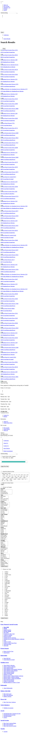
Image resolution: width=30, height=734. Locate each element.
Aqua (6, 579)
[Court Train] (4, 539)
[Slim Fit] (4, 552)
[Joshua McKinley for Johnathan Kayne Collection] (14, 89)
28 (21, 476)
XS (22, 479)
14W (4, 477)
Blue (6, 585)
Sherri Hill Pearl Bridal (8, 679)
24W (24, 477)
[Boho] (4, 497)
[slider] (26, 462)
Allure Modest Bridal (8, 668)
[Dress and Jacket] (4, 498)
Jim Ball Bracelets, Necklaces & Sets (11, 713)
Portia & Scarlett (7, 636)
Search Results (6, 38)
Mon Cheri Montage (8, 695)
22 (12, 476)
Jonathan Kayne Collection (9, 637)
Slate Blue (7, 583)
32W (15, 479)
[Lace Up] (4, 511)
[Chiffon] (3, 530)
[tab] (15, 624)
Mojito (6, 573)
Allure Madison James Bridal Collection (12, 669)
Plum (6, 599)
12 (24, 474)
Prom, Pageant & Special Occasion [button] (9, 624)
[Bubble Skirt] (5, 502)
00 (7, 474)
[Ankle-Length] (4, 535)
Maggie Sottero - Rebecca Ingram (11, 677)
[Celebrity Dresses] (5, 504)
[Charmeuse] (3, 528)
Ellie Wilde (6, 632)
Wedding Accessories (8, 708)
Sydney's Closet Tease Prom (10, 643)
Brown (6, 609)
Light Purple (8, 590)
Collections (6, 440)
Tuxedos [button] (3, 728)
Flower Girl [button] (3, 699)
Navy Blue (7, 586)
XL (7, 480)
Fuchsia (7, 596)
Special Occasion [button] (5, 720)
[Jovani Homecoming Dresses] (9, 84)
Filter (4, 48)
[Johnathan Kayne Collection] (9, 59)
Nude (6, 606)
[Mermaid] (4, 550)
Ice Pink (7, 592)
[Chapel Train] (4, 537)
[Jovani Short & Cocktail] (8, 176)
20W (16, 477)
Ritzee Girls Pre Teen (8, 651)
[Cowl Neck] (4, 541)
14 (27, 474)
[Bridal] (6, 490)
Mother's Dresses (7, 696)
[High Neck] (4, 544)
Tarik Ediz (5, 645)
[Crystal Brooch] (4, 526)
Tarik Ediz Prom (7, 644)
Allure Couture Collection (9, 666)
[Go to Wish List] (2, 1)
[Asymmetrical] (4, 536)
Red (6, 601)
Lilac (6, 589)
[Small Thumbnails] (1, 46)
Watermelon (8, 598)
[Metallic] (2, 517)
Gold (6, 608)
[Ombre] (2, 519)
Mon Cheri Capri (7, 693)
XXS (19, 479)
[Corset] (5, 506)
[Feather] (3, 531)
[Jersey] (3, 532)
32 (27, 476)
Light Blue (7, 582)
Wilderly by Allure (7, 674)
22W (20, 477)
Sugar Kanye (6, 652)
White (6, 615)
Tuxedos (5, 731)
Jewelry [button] (2, 710)
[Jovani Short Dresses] (8, 123)
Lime (6, 577)
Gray (6, 612)
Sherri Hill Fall (6, 658)
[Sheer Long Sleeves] (5, 558)
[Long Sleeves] (5, 557)
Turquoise (7, 580)
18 (6, 476)
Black (6, 611)
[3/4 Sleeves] (5, 556)
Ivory (6, 605)
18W (12, 477)
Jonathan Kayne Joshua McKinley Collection (13, 639)
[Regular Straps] (4, 562)
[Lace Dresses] (4, 500)
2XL (11, 480)
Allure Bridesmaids (7, 688)
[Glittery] (2, 515)
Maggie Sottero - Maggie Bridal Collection (13, 676)
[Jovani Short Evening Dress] (9, 50)
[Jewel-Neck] (4, 545)
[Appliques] (4, 522)
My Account (6, 6)
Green (6, 576)
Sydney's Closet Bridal (8, 681)
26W (3, 479)
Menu (2, 32)
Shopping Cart (6, 7)
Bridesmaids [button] (4, 685)
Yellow (6, 571)
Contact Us (6, 415)
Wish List (5, 5)
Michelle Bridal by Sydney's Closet (11, 682)
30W (11, 479)
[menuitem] (16, 5)
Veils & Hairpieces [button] (5, 705)
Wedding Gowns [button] (5, 662)
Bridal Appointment (8, 451)
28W (7, 479)
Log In (5, 10)
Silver (6, 614)
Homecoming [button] (4, 655)
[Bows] (4, 524)
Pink (6, 593)
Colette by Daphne (7, 635)
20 (9, 476)
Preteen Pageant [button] (5, 648)
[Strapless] (4, 564)
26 (18, 476)
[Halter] (4, 543)
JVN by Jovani (7, 631)
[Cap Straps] (4, 561)
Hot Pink (7, 595)
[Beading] (4, 523)
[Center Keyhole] (5, 505)
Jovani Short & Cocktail (9, 659)
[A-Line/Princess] (4, 548)
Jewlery (5, 717)
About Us (5, 421)
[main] (15, 211)
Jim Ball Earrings (7, 716)
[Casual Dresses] (6, 492)
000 (4, 474)
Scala (4, 640)
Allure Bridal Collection (9, 665)
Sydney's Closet (7, 641)
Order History (6, 429)
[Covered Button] (4, 509)
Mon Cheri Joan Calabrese (9, 702)
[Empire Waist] (4, 549)
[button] (6, 35)
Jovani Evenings (7, 630)
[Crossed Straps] (4, 510)
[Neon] (2, 518)
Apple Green (8, 574)
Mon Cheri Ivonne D (8, 724)
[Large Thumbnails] (2, 46)
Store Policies (6, 448)
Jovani (5, 628)
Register (5, 9)
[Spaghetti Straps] (4, 563)
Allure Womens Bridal (8, 673)
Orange (6, 602)
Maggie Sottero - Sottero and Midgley (12, 678)
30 (24, 476)
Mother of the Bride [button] (5, 691)
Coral (6, 603)
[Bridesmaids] (6, 491)
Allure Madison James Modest (10, 670)
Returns (5, 416)
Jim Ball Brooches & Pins (9, 715)
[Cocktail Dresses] (6, 493)
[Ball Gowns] (4, 496)
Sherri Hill (6, 627)
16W (8, 477)
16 (3, 476)
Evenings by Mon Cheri (9, 633)
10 (21, 474)
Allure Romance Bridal (8, 672)
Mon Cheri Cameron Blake (9, 723)
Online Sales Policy (8, 422)
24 (15, 476)
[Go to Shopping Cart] (1, 1)
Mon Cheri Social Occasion (9, 726)
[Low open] (4, 513)
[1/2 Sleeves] (5, 554)
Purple (6, 587)
